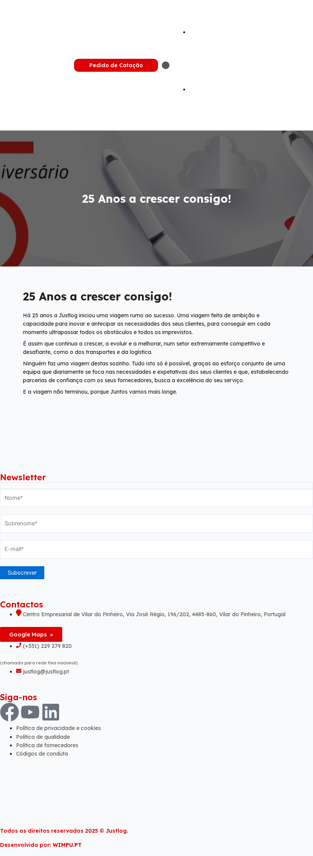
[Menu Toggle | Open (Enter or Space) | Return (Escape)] (165, 65)
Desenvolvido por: (41, 844)
